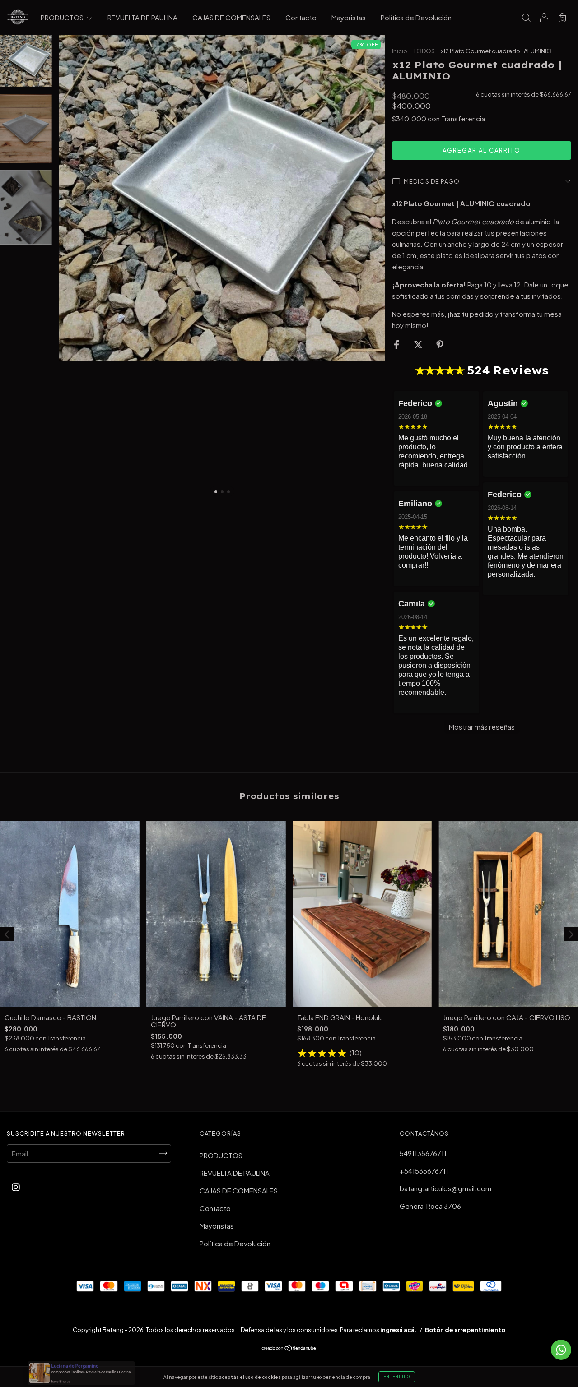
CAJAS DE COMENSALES (231, 17)
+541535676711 (424, 1170)
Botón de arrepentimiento (465, 1329)
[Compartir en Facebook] (397, 344)
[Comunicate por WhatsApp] (561, 1350)
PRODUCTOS (63, 17)
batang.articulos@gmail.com (445, 1188)
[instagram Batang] (16, 1187)
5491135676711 (423, 1153)
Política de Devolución (416, 17)
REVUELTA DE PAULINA (142, 17)
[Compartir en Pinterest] (439, 344)
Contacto (301, 17)
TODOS (424, 51)
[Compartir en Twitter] (419, 344)
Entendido (396, 1376)
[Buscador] (526, 18)
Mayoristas (348, 17)
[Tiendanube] (289, 1348)
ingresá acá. (398, 1329)
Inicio (399, 51)
